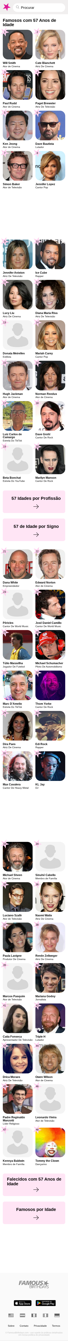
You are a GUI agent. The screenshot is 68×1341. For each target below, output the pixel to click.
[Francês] (34, 1315)
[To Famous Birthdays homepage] (6, 7)
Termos (56, 1326)
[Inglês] (11, 1315)
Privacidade (40, 1326)
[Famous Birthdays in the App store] (22, 1303)
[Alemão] (57, 1315)
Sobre (11, 1326)
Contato (24, 1326)
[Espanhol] (22, 1315)
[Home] (34, 1284)
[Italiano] (45, 1315)
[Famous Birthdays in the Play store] (46, 1303)
